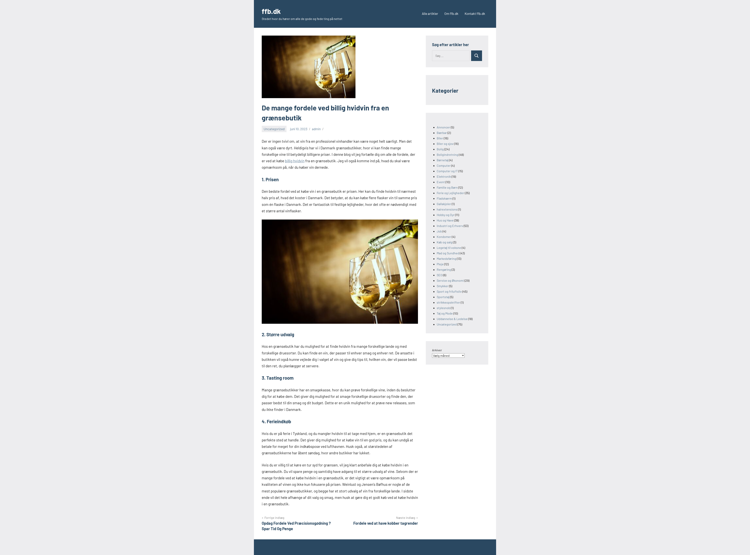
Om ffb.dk (451, 13)
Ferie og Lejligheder (450, 193)
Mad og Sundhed (448, 253)
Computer (444, 165)
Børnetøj (442, 160)
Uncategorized (274, 129)
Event (441, 182)
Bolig (440, 149)
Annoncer (443, 127)
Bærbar (442, 132)
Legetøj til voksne (449, 247)
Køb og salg (444, 242)
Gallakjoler (444, 204)
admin (316, 129)
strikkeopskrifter (448, 302)
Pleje (440, 264)
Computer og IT (447, 171)
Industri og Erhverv (450, 226)
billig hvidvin (294, 161)
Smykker (442, 286)
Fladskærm (444, 198)
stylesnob (443, 308)
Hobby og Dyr (445, 215)
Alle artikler (430, 13)
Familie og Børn (447, 187)
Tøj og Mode (445, 313)
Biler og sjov (445, 143)
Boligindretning (447, 154)
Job (439, 231)
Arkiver (437, 350)
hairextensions (447, 209)
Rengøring (444, 269)
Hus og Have (445, 220)
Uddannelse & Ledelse (452, 319)
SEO (439, 275)
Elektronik (444, 176)
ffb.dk (271, 11)
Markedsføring (446, 258)
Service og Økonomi (450, 280)
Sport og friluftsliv (449, 291)
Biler (440, 138)
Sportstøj (443, 297)
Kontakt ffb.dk (475, 13)
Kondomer (444, 236)
